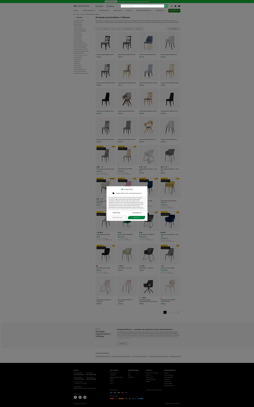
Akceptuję (136, 217)
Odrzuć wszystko (117, 217)
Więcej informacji (116, 212)
